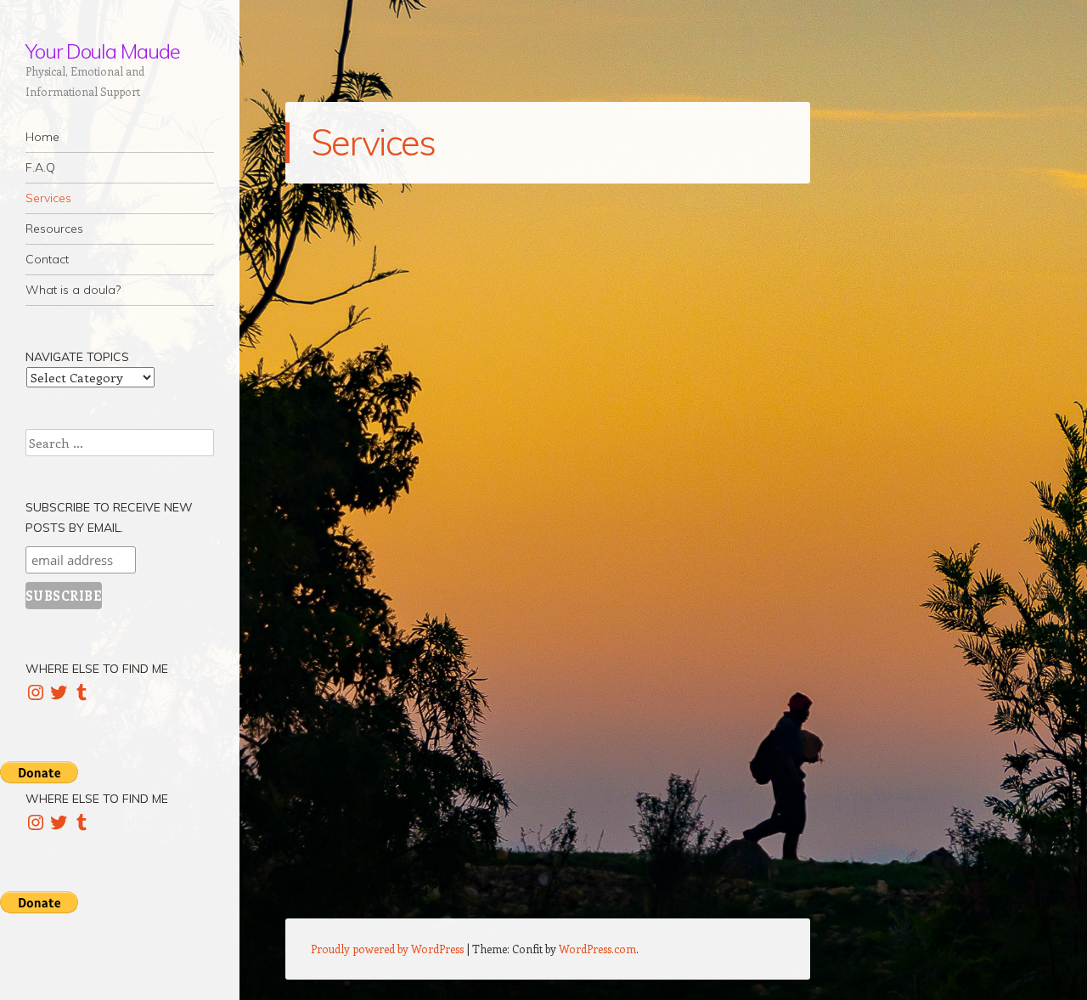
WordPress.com (597, 948)
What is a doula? (73, 289)
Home (42, 136)
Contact (47, 259)
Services (48, 198)
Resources (54, 228)
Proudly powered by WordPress (387, 948)
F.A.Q (40, 167)
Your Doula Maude (102, 51)
